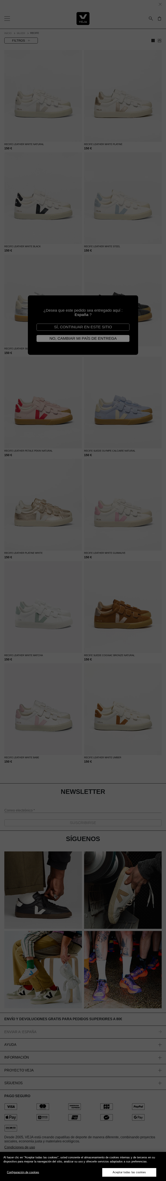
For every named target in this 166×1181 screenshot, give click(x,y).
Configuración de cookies (23, 1172)
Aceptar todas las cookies (129, 1172)
